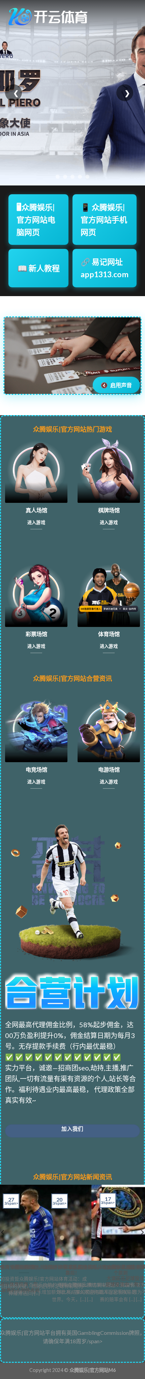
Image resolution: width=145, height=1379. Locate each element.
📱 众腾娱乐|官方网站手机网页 (104, 219)
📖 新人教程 (39, 268)
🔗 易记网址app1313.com (104, 268)
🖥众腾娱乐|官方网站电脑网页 (36, 219)
